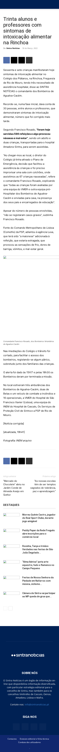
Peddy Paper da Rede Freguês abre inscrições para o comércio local (38, 533)
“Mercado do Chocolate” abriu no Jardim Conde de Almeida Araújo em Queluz (14, 488)
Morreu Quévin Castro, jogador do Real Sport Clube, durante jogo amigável (39, 518)
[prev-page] (5, 608)
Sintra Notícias (13, 48)
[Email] (21, 60)
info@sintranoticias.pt (37, 704)
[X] (14, 60)
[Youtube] (42, 727)
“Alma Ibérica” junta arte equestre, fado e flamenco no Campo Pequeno (38, 565)
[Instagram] (25, 726)
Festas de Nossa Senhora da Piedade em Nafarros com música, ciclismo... (38, 580)
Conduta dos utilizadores (29, 742)
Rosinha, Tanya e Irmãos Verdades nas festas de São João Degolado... (37, 549)
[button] (5, 4)
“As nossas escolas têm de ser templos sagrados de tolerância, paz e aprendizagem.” (43, 486)
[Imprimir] (29, 60)
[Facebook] (6, 60)
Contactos (12, 738)
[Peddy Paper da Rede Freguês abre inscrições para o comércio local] (11, 534)
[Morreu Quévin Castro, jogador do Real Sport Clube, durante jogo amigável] (11, 519)
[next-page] (11, 608)
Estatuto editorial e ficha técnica (34, 738)
